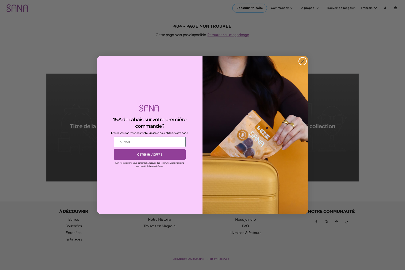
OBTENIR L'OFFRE (149, 154)
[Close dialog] (302, 61)
